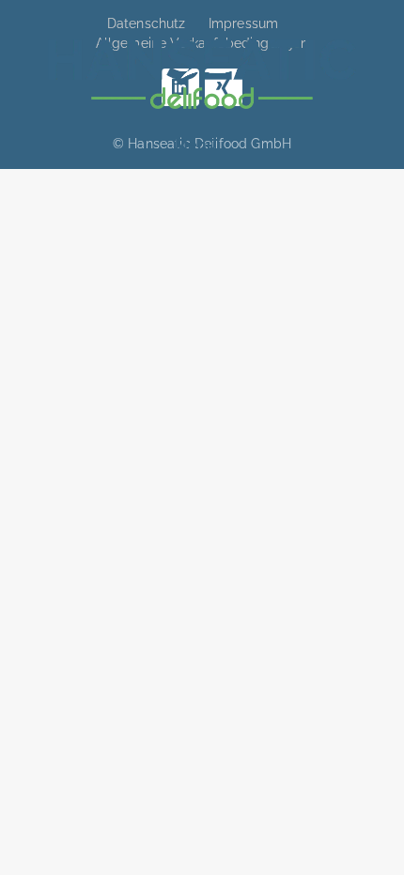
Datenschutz (146, 23)
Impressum (243, 23)
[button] (195, 145)
